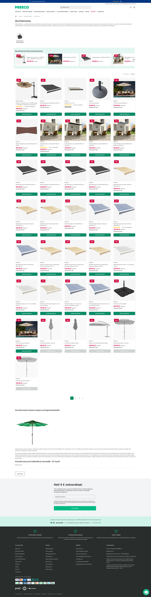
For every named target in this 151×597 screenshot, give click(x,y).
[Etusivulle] (22, 7)
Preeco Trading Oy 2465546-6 (114, 548)
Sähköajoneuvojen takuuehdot (84, 564)
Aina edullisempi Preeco (82, 551)
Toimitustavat (49, 564)
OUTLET (17, 569)
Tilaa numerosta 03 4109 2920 (120, 4)
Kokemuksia (49, 561)
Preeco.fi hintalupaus (81, 554)
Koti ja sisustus (19, 556)
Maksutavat (49, 566)
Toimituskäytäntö (58, 594)
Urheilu (17, 566)
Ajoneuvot (17, 548)
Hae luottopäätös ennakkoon (83, 556)
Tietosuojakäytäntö (51, 554)
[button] (133, 74)
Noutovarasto (49, 569)
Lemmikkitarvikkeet (20, 559)
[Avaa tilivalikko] (130, 7)
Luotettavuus (79, 559)
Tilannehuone (79, 548)
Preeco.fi (20, 594)
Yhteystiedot (44, 594)
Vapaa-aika (18, 561)
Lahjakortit (18, 572)
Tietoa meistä (49, 551)
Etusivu (20, 16)
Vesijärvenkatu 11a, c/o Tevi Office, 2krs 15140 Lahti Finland (121, 556)
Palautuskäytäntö (37, 594)
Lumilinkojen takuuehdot (82, 561)
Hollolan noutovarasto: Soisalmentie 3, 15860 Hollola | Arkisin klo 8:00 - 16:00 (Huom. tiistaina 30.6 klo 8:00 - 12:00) (120, 560)
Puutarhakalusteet (28, 16)
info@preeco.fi (110, 551)
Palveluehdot (49, 556)
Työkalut (17, 564)
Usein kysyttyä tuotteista (52, 559)
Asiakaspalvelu (108, 4)
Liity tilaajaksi (75, 508)
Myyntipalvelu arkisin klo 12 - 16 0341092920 (117, 554)
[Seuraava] (83, 398)
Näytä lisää (20, 474)
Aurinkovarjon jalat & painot (20, 41)
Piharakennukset (19, 551)
